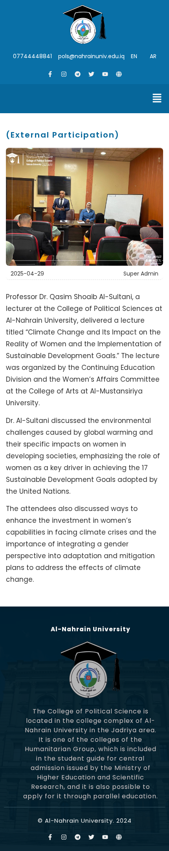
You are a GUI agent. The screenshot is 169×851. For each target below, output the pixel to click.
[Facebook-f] (50, 74)
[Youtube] (105, 74)
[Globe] (119, 74)
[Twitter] (91, 74)
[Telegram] (78, 74)
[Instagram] (64, 74)
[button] (157, 98)
